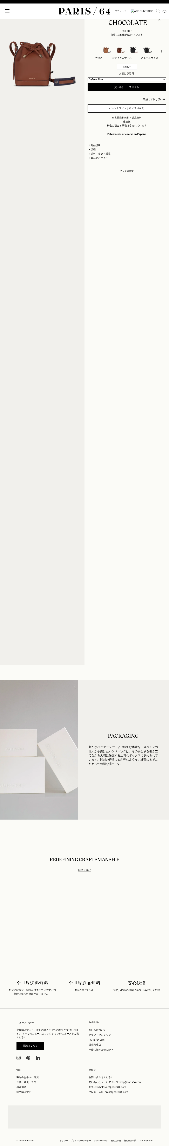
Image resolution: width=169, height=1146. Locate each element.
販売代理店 (95, 1044)
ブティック (120, 11)
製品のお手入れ (99, 158)
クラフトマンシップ (100, 1034)
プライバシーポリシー (80, 1140)
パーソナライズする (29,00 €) (126, 108)
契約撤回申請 (130, 1140)
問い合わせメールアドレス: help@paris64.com (115, 1082)
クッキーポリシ (101, 1140)
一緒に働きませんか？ (101, 1049)
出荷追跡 (21, 1087)
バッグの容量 (127, 171)
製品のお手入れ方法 (27, 1077)
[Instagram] (18, 1057)
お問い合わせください (101, 1077)
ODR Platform (146, 1140)
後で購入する (23, 1092)
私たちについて (97, 1029)
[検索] (158, 11)
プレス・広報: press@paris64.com (108, 1092)
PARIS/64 (29, 1140)
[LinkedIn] (38, 1057)
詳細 (93, 149)
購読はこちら (30, 1045)
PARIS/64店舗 (96, 1039)
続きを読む (84, 869)
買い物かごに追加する (126, 87)
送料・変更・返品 (100, 153)
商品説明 (96, 145)
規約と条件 (116, 1140)
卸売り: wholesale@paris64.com (107, 1087)
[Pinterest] (28, 1057)
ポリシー (64, 1140)
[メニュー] (7, 11)
